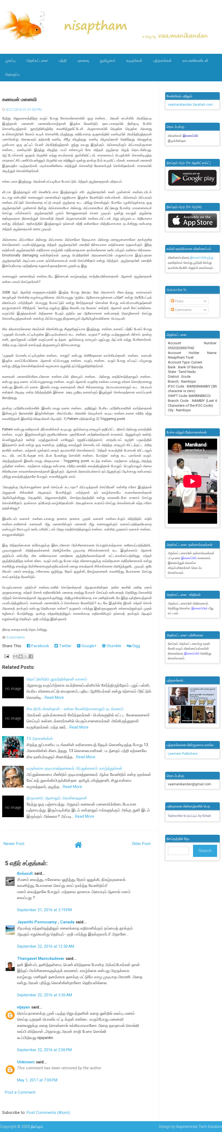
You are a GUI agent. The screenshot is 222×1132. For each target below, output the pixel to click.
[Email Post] (6, 655)
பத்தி (63, 60)
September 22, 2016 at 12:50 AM (45, 946)
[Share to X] (25, 656)
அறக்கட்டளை (37, 60)
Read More (54, 697)
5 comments (15, 637)
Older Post (141, 843)
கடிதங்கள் (134, 60)
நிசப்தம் (37, 1126)
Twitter (64, 645)
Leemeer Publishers (183, 754)
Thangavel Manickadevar (40, 958)
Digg (135, 645)
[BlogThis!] (20, 656)
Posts (179, 301)
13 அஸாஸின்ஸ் (40, 738)
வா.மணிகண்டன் (195, 60)
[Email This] (15, 656)
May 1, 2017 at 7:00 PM (37, 1080)
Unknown (26, 1062)
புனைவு (83, 60)
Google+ (88, 645)
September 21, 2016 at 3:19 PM (44, 909)
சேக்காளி (25, 873)
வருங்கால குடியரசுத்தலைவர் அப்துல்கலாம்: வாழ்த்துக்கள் (74, 768)
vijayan (23, 1007)
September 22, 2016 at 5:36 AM (44, 995)
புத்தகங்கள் (162, 60)
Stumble (113, 645)
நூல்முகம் (107, 60)
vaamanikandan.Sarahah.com (190, 104)
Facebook (39, 645)
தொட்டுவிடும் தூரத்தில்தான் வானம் (57, 679)
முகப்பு (10, 60)
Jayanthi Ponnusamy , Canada (45, 922)
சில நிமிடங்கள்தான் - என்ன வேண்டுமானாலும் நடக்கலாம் (75, 708)
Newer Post (14, 843)
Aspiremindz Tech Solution (199, 1126)
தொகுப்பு (12, 74)
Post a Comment (20, 1092)
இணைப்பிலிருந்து (201, 257)
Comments (183, 310)
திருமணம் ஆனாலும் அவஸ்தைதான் (57, 798)
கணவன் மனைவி (19, 99)
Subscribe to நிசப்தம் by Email (189, 816)
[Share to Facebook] (31, 656)
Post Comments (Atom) (48, 1112)
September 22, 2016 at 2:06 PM (44, 1049)
